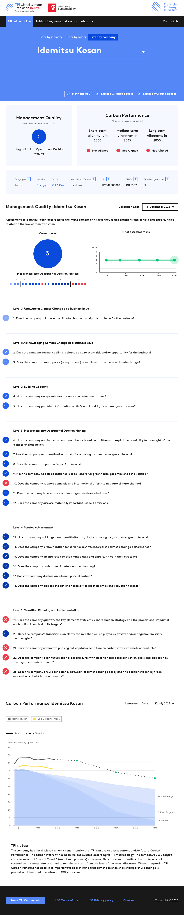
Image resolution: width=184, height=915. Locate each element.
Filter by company (103, 37)
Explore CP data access (117, 94)
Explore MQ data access (159, 94)
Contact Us (170, 21)
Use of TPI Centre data (25, 900)
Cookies (128, 900)
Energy (41, 185)
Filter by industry (51, 37)
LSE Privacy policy (100, 900)
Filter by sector (76, 37)
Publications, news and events (56, 21)
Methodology (81, 94)
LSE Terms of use (66, 900)
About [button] (85, 21)
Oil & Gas (58, 185)
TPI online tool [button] (17, 21)
